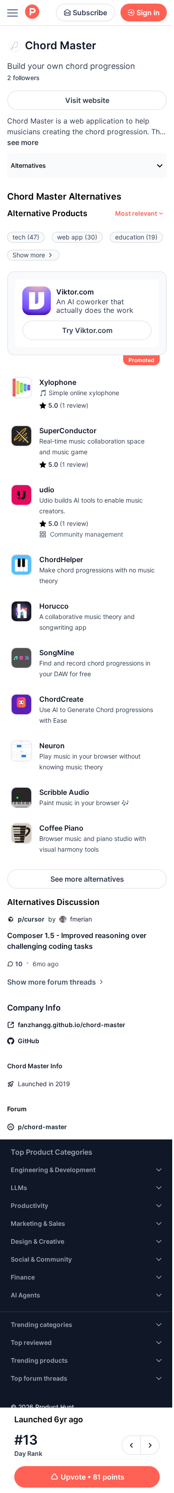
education (136, 237)
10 (18, 964)
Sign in (148, 12)
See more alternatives (87, 878)
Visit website (87, 100)
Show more (28, 255)
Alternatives (28, 165)
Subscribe (90, 12)
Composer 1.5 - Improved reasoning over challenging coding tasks (76, 941)
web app (77, 237)
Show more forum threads (51, 981)
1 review (74, 405)
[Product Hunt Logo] (32, 12)
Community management (86, 534)
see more (22, 142)
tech (25, 237)
